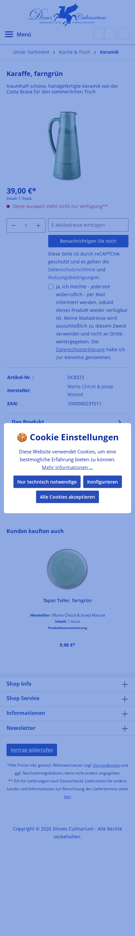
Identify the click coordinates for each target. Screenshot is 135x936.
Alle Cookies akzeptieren (67, 496)
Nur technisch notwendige (47, 481)
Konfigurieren (102, 481)
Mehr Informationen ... (67, 467)
